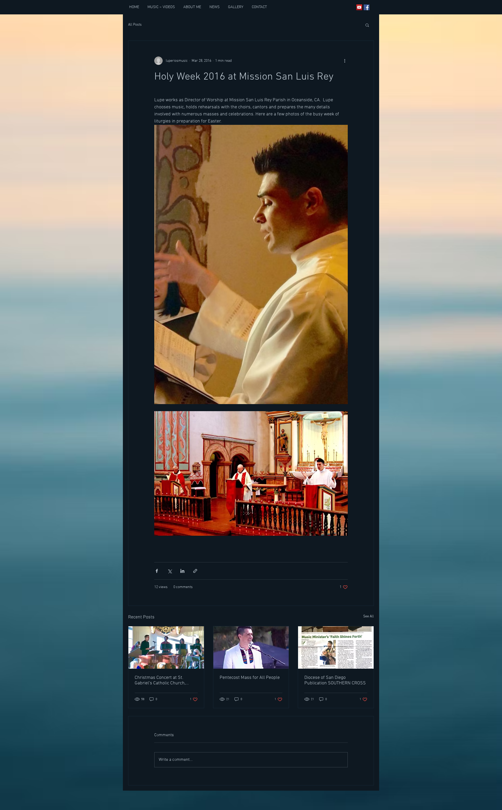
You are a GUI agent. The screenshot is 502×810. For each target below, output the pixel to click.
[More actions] (344, 61)
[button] (367, 25)
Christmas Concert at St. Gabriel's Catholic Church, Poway (160, 680)
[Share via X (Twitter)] (169, 570)
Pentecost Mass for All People (250, 677)
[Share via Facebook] (156, 570)
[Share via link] (195, 570)
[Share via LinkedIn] (182, 570)
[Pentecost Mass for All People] (251, 647)
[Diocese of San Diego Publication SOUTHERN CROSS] (336, 647)
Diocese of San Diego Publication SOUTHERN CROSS (335, 680)
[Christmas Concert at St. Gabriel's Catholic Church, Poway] (166, 647)
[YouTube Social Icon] (359, 7)
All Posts (135, 25)
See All (368, 616)
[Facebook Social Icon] (366, 7)
